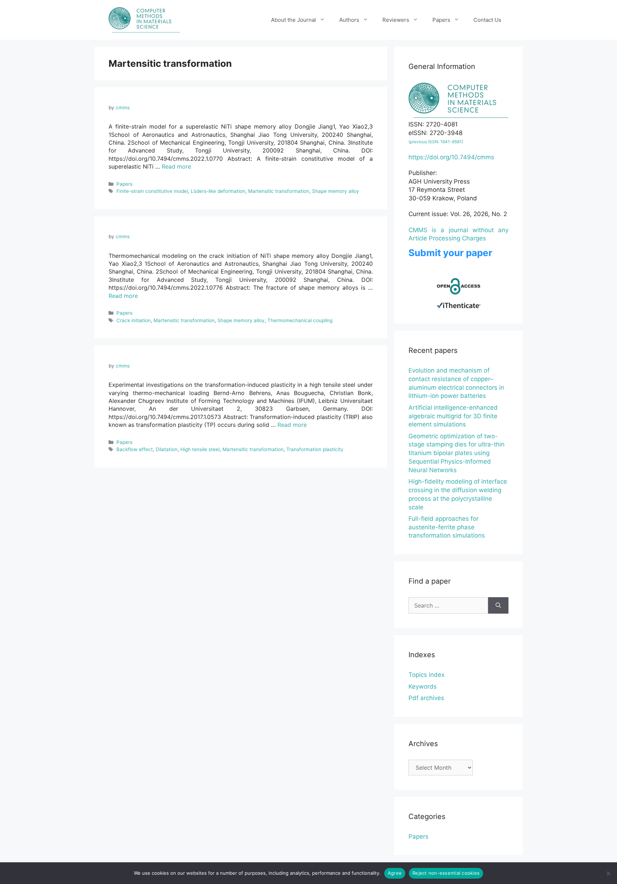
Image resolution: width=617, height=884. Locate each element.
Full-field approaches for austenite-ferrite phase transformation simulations (446, 527)
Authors (349, 19)
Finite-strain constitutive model (152, 191)
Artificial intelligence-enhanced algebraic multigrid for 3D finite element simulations (453, 416)
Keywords (422, 686)
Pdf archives (426, 697)
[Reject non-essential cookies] (608, 873)
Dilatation (166, 449)
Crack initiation (133, 320)
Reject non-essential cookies (446, 873)
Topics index (426, 674)
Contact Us (487, 19)
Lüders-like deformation (218, 191)
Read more (176, 166)
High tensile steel (200, 449)
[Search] (498, 605)
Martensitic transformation (278, 191)
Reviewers (395, 19)
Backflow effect (134, 449)
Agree (395, 873)
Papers (441, 19)
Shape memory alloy (335, 191)
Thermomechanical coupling (299, 320)
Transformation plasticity (314, 449)
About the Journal (293, 19)
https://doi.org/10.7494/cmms (451, 157)
